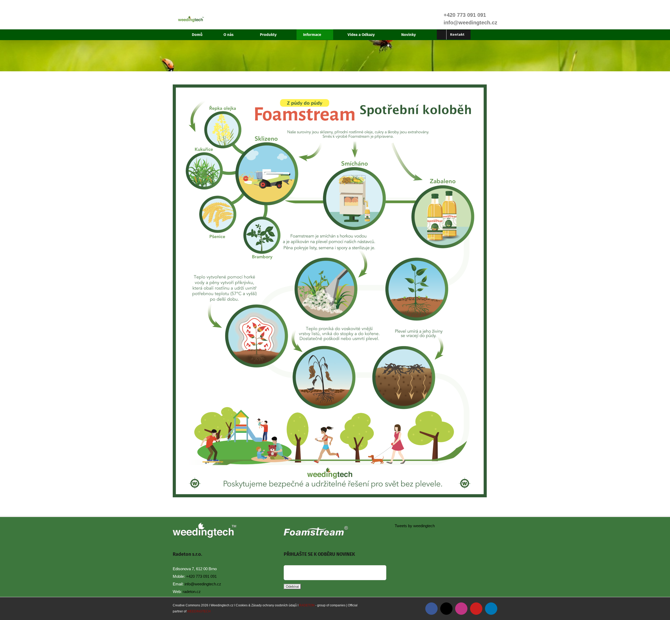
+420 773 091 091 (201, 576)
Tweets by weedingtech (415, 526)
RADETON (307, 605)
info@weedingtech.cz (203, 584)
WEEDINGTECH (199, 611)
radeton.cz (192, 591)
